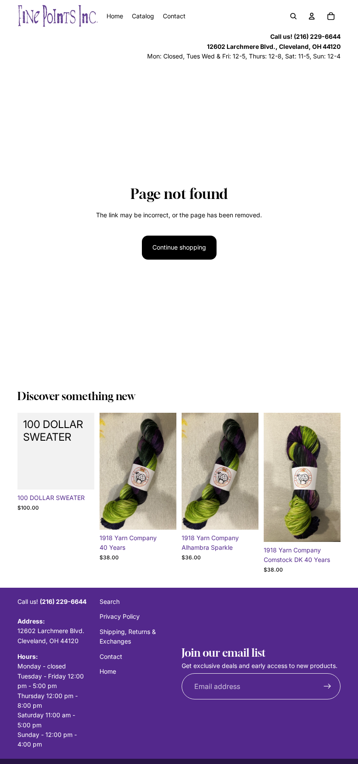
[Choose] (163, 516)
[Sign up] (327, 686)
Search (110, 601)
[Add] (81, 476)
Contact (111, 656)
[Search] (293, 16)
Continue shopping (179, 247)
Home (108, 671)
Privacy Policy (120, 616)
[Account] (311, 16)
